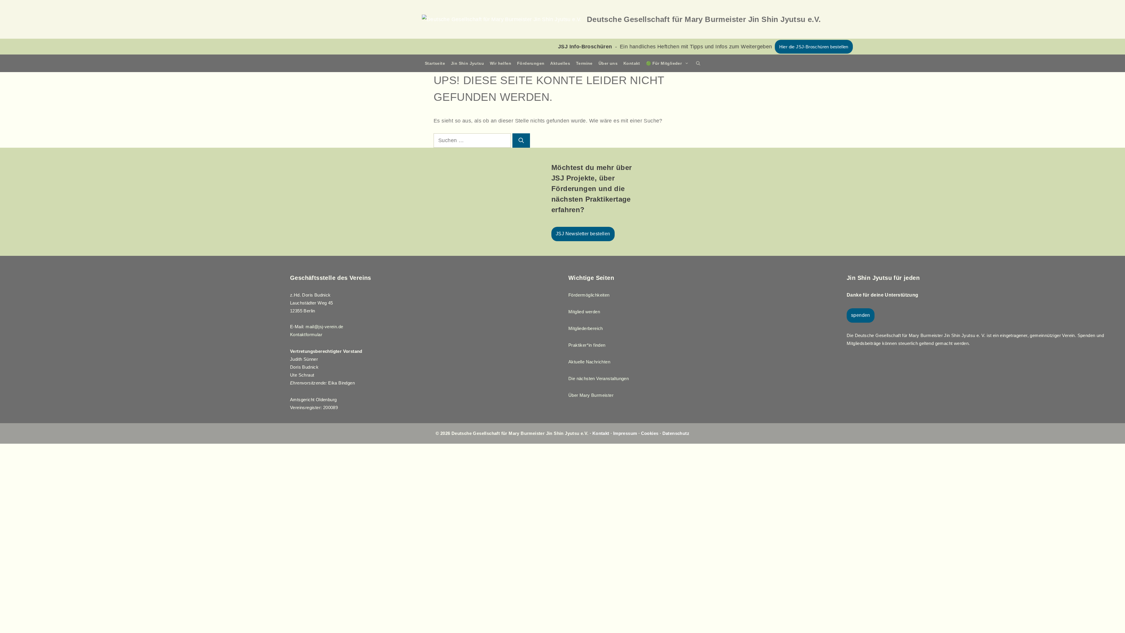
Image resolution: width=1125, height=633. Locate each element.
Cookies (650, 433)
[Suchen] (521, 140)
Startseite (435, 63)
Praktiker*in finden (587, 345)
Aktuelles (560, 63)
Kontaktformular (306, 334)
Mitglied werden (584, 311)
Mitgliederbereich (585, 328)
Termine (584, 63)
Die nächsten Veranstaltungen (598, 378)
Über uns (608, 63)
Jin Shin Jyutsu (467, 63)
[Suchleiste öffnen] (698, 63)
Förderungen (530, 63)
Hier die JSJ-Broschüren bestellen (745, 46)
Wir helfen (500, 63)
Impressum (625, 433)
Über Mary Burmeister (590, 395)
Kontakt (631, 63)
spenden (860, 315)
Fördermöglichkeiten (589, 294)
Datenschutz (675, 433)
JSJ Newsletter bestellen (583, 233)
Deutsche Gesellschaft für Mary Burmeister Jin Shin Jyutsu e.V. (704, 19)
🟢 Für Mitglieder (664, 63)
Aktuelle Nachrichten (589, 361)
